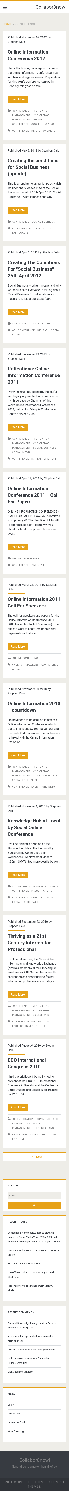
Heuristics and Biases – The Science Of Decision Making (33, 1252)
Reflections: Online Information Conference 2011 (34, 375)
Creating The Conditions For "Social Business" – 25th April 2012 (34, 269)
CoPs (53, 1134)
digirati (42, 330)
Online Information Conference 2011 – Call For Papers (33, 495)
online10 (48, 786)
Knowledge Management (30, 886)
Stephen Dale (16, 42)
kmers (35, 130)
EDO (14, 1139)
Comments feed (16, 1422)
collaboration (23, 228)
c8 (13, 330)
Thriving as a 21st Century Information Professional (30, 942)
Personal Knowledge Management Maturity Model (30, 1288)
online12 (49, 130)
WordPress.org (16, 1431)
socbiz (23, 232)
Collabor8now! (51, 7)
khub (35, 897)
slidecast (31, 902)
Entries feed (14, 1413)
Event (35, 786)
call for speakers (25, 664)
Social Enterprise (25, 780)
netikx (40, 1026)
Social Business (43, 124)
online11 (50, 458)
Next (39, 1157)
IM (33, 458)
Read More (19, 100)
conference (20, 110)
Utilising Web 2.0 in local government (35, 1349)
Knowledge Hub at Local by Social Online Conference (34, 827)
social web (41, 1015)
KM (14, 232)
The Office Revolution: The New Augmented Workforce (31, 1274)
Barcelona (20, 1134)
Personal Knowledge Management (26, 1323)
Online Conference (26, 558)
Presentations (41, 890)
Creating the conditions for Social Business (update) (33, 167)
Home (7, 24)
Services (28, 1371)
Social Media (21, 452)
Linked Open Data (45, 775)
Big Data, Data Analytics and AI (24, 1263)
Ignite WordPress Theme (24, 1482)
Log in (11, 1404)
